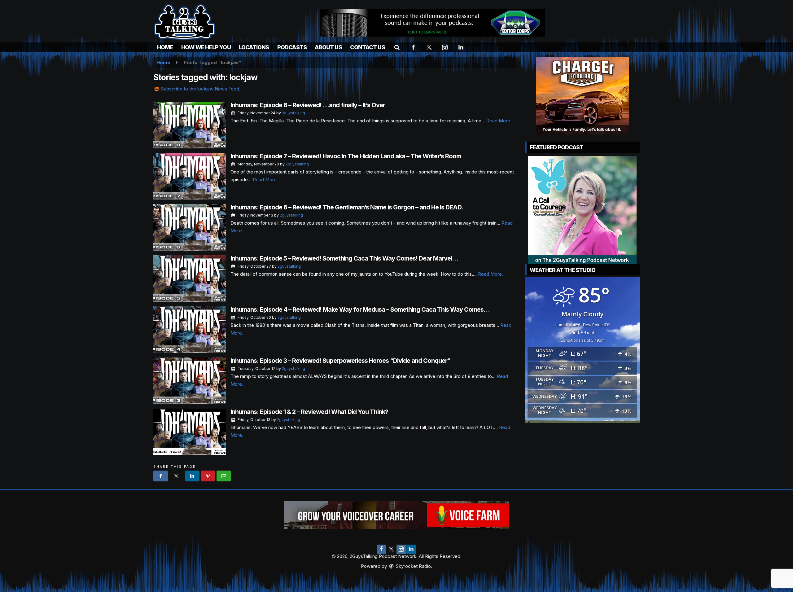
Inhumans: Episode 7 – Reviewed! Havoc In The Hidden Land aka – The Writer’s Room (345, 156)
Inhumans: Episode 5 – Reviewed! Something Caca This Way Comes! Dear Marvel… (344, 258)
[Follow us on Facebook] (381, 549)
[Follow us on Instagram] (401, 549)
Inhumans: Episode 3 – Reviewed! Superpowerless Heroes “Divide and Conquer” (340, 360)
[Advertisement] (432, 23)
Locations (254, 47)
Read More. (498, 121)
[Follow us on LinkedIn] (411, 549)
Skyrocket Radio (413, 566)
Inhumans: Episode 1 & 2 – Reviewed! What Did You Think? (309, 411)
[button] (397, 47)
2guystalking (293, 113)
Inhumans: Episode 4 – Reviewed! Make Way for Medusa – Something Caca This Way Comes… (360, 309)
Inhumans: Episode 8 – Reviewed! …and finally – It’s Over (307, 105)
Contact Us (367, 47)
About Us (328, 47)
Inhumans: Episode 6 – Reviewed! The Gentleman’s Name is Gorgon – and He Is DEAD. (346, 207)
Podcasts (292, 47)
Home (165, 47)
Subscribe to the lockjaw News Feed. (200, 89)
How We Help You (206, 47)
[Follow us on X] (391, 549)
